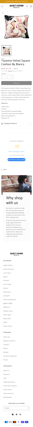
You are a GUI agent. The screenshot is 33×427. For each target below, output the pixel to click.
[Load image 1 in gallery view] (6, 50)
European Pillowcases (10, 356)
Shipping (10, 70)
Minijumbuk (7, 292)
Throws (5, 360)
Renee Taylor (7, 315)
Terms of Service (8, 393)
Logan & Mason (8, 265)
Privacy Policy (7, 389)
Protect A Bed (7, 326)
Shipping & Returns (9, 382)
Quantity (3, 73)
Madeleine (6, 307)
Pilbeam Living (7, 311)
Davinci (5, 277)
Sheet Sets (6, 337)
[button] (2, 6)
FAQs (4, 378)
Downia (5, 288)
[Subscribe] (28, 408)
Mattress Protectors (9, 341)
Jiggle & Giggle (7, 303)
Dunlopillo (6, 296)
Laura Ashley (7, 284)
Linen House (7, 273)
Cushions (6, 344)
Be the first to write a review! (16, 159)
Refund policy (7, 397)
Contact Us (6, 374)
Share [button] (5, 169)
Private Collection (8, 269)
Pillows (5, 348)
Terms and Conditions (10, 386)
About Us (6, 370)
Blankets (6, 352)
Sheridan (6, 280)
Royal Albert (7, 318)
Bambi (5, 322)
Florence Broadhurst (9, 299)
